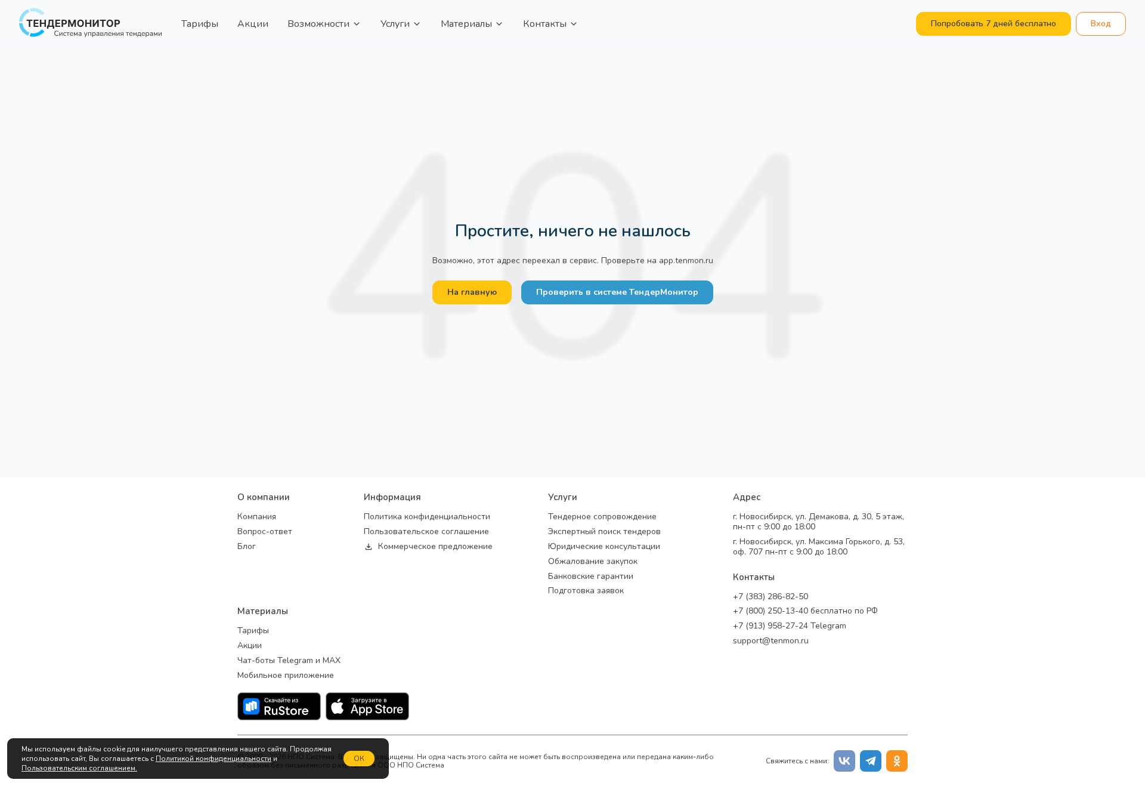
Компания (256, 517)
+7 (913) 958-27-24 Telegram (789, 626)
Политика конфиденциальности (427, 517)
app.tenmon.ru (686, 260)
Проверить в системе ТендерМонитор (617, 292)
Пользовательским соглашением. (79, 768)
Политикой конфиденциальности (213, 758)
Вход (1101, 23)
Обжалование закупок (593, 562)
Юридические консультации (604, 547)
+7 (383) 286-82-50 (770, 597)
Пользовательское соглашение (426, 532)
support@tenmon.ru (771, 641)
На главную (472, 292)
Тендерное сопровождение (602, 517)
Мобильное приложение (285, 676)
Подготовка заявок (586, 591)
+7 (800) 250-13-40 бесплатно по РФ (805, 611)
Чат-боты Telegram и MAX (289, 661)
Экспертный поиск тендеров (604, 532)
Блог (246, 547)
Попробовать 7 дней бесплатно (993, 23)
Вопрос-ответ (264, 532)
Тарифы (199, 23)
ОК (359, 758)
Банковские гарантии (590, 577)
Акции (252, 23)
